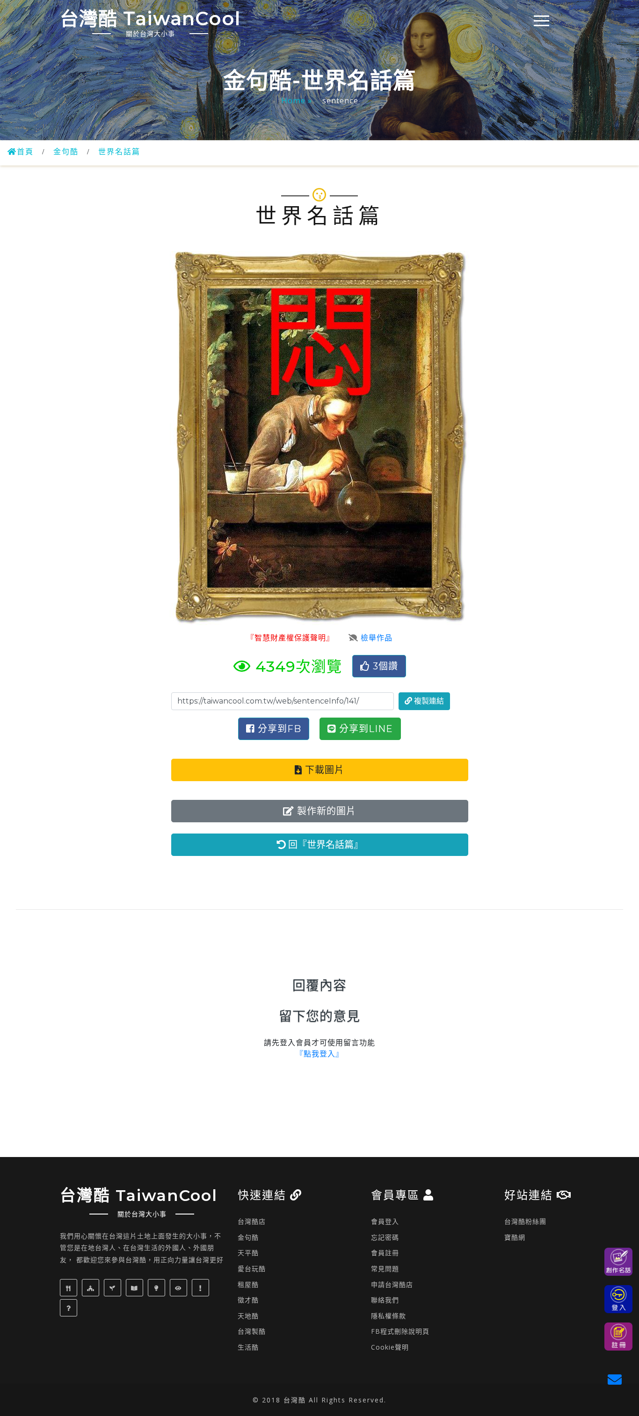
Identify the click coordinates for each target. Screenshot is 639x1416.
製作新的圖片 (325, 811)
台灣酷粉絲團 (525, 1221)
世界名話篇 (119, 152)
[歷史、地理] (135, 1287)
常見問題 (385, 1268)
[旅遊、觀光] (179, 1287)
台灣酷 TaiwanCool (150, 22)
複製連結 (428, 701)
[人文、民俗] (92, 1287)
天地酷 (248, 1315)
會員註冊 (385, 1252)
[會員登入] (618, 1299)
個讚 (385, 666)
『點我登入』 (319, 1053)
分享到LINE (364, 728)
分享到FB (278, 728)
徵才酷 (248, 1299)
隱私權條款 (388, 1315)
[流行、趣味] (201, 1287)
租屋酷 (248, 1284)
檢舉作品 (375, 637)
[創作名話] (618, 1262)
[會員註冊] (618, 1337)
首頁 (25, 152)
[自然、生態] (113, 1287)
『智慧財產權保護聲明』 (288, 637)
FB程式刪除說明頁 (400, 1331)
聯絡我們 (385, 1299)
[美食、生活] (70, 1287)
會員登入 (385, 1221)
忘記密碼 (385, 1237)
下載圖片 (323, 770)
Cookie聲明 (390, 1347)
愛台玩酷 (252, 1268)
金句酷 (66, 152)
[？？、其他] (70, 1307)
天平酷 (248, 1252)
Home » (297, 100)
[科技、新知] (157, 1287)
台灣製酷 (252, 1331)
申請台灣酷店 (392, 1284)
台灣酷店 (252, 1221)
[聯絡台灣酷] (617, 1378)
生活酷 (248, 1347)
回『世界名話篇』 (324, 844)
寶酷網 (514, 1237)
